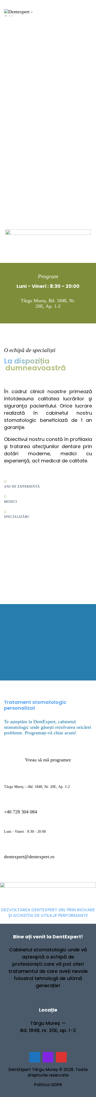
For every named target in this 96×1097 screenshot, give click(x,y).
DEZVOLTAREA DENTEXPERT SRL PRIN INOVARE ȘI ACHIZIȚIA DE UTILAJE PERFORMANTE (48, 913)
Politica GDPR (48, 1084)
